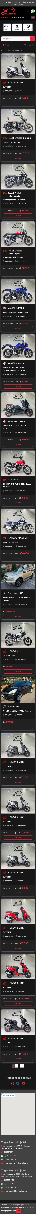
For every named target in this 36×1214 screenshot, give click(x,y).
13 (22, 1066)
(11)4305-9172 (8, 1180)
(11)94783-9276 (9, 1159)
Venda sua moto (17, 18)
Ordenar (28, 45)
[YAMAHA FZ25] (18, 291)
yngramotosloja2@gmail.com (15, 1163)
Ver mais (18, 103)
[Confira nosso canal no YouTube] (23, 1082)
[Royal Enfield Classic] (18, 121)
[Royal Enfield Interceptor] (18, 177)
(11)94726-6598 (9, 1156)
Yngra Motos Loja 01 (8, 11)
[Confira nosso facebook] (18, 1082)
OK (19, 1211)
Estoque (4, 18)
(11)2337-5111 (8, 1152)
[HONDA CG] (18, 463)
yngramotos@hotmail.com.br (15, 1191)
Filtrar (7, 45)
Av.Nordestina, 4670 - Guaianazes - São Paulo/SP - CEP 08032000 (16, 1147)
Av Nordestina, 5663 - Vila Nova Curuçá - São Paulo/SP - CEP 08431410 (16, 1175)
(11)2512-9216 (8, 1184)
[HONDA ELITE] (18, 66)
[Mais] (33, 17)
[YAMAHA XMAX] (18, 405)
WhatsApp (33, 11)
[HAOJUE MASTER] (18, 521)
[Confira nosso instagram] (12, 1082)
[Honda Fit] (18, 690)
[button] (2, 28)
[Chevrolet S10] (18, 577)
